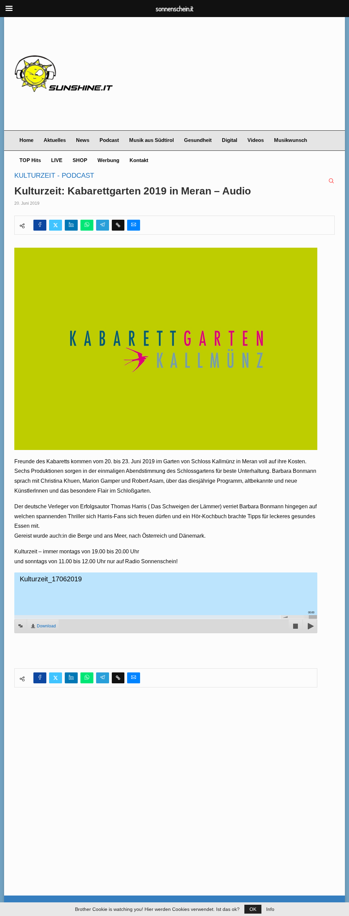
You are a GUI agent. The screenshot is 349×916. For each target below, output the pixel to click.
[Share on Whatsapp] (86, 225)
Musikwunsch (290, 140)
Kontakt (139, 160)
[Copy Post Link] (118, 225)
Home (26, 140)
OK (252, 909)
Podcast (109, 140)
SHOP (80, 160)
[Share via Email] (133, 225)
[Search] (331, 181)
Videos (255, 140)
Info (270, 909)
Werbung (108, 160)
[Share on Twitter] (55, 225)
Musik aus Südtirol (151, 140)
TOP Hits (30, 160)
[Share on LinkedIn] (71, 225)
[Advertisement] (229, 73)
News (82, 140)
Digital (229, 140)
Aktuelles (55, 140)
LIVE (56, 160)
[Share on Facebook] (39, 225)
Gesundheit (198, 140)
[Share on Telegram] (102, 225)
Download (46, 626)
